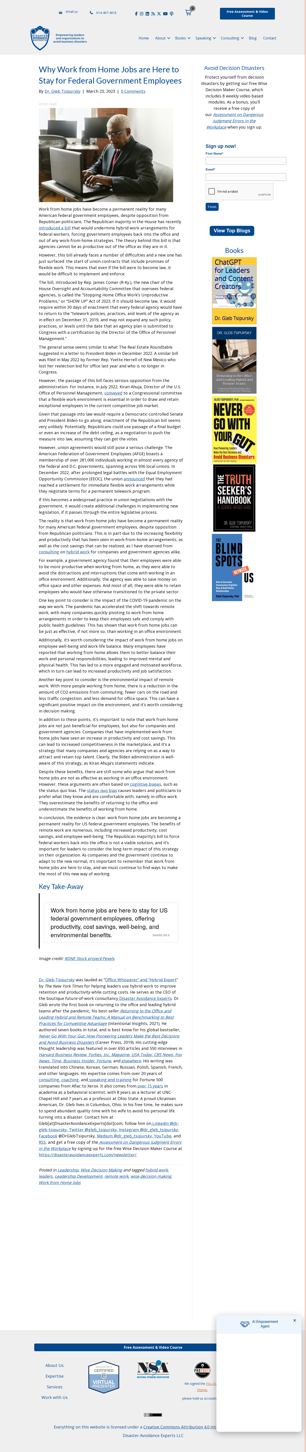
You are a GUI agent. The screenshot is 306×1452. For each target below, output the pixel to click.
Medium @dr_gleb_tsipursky (124, 1136)
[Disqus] (111, 1257)
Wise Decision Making (101, 1170)
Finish (212, 207)
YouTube (162, 1136)
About (160, 38)
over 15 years (149, 1086)
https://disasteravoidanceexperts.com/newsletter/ (87, 1154)
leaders (46, 1176)
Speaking (203, 38)
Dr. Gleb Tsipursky (57, 979)
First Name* (214, 153)
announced (134, 478)
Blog (253, 38)
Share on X (161, 935)
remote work (116, 1176)
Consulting (230, 38)
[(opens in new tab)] (104, 1376)
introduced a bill (55, 228)
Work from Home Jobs (60, 1182)
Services (54, 1386)
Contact (269, 38)
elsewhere (131, 1061)
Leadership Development (78, 1176)
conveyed (113, 393)
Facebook (48, 1136)
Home (144, 38)
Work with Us (54, 1397)
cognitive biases (145, 784)
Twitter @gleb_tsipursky (92, 1129)
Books (180, 38)
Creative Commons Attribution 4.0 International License (197, 1427)
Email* (210, 169)
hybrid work (78, 551)
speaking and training (109, 1079)
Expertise (54, 1376)
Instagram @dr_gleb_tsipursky (148, 1129)
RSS (42, 1142)
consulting (49, 551)
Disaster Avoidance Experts (145, 998)
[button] (188, 12)
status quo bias (102, 790)
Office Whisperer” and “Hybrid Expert (141, 979)
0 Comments (133, 91)
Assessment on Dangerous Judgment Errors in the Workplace (234, 121)
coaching (69, 1079)
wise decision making (151, 1176)
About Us (54, 1365)
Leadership (68, 1170)
